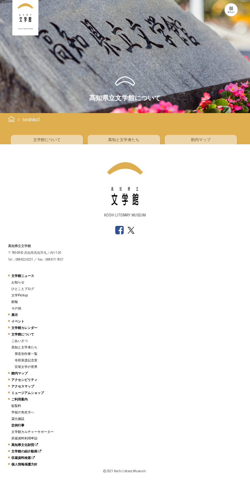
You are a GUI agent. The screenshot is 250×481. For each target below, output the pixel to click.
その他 (16, 308)
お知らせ (17, 282)
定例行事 (17, 425)
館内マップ (201, 139)
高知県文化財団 (23, 445)
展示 (14, 315)
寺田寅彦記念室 (26, 360)
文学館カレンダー (24, 328)
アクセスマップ (22, 386)
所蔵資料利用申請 (24, 438)
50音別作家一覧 (26, 354)
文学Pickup (19, 295)
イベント (17, 321)
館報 (14, 302)
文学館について (47, 139)
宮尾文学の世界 (26, 367)
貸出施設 (17, 419)
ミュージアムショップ (27, 393)
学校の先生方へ (22, 412)
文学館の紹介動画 (24, 451)
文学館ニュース (22, 276)
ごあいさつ (19, 341)
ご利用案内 (19, 399)
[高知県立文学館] (11, 119)
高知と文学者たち (123, 139)
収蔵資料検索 (21, 458)
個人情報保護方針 (24, 464)
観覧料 (16, 406)
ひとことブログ (22, 289)
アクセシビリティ (24, 380)
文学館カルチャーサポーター (32, 432)
